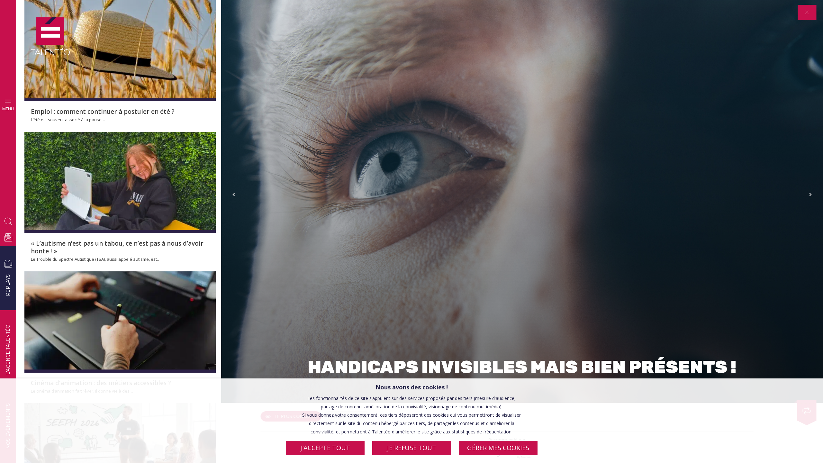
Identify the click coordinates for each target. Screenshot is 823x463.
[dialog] (411, 420)
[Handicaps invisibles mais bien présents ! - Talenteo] (50, 36)
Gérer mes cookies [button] (498, 447)
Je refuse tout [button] (411, 447)
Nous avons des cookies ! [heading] (411, 387)
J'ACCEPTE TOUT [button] (325, 447)
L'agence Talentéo (8, 349)
